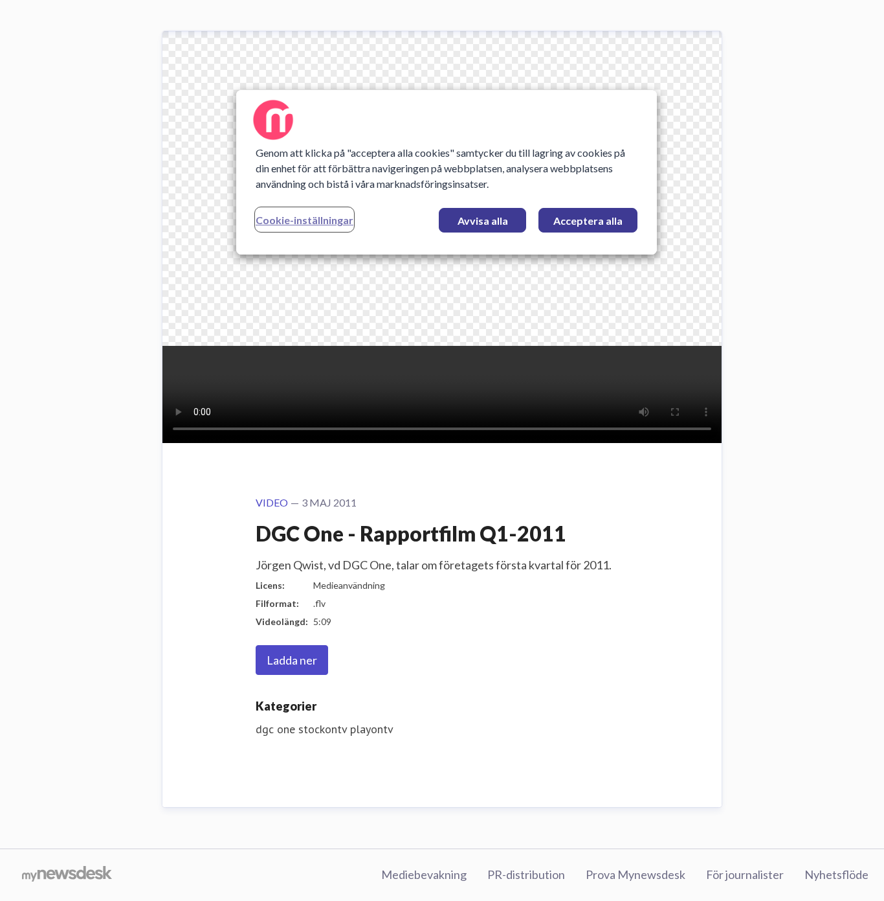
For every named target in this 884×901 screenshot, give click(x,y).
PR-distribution (526, 874)
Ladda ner (292, 660)
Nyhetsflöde (836, 874)
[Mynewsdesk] (67, 875)
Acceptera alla (588, 220)
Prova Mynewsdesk (635, 874)
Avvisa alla (483, 220)
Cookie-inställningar (304, 220)
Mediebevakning (424, 874)
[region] (446, 172)
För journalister (745, 874)
